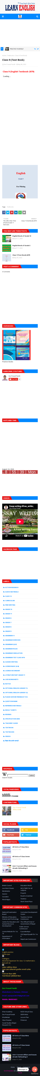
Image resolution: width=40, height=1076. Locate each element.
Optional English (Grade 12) (16, 693)
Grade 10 (8, 609)
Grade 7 (8, 622)
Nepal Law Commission (28, 939)
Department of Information (7, 937)
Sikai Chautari (7, 1020)
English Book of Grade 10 (21, 236)
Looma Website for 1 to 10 (10, 932)
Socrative (5, 897)
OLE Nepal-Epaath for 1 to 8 (29, 935)
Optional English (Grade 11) (16, 688)
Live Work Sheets (8, 888)
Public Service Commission (24, 928)
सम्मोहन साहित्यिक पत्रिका (9, 967)
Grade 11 (8, 614)
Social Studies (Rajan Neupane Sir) (9, 1024)
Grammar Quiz (11, 644)
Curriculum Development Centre (29, 913)
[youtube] (10, 835)
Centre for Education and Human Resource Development (10, 924)
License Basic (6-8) (12, 666)
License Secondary (12, 671)
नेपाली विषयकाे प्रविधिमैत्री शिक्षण (11, 976)
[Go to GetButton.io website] (34, 1073)
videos (8, 736)
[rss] (29, 830)
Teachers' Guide (11, 723)
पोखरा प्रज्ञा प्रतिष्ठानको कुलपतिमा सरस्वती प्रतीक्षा (16, 969)
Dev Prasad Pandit (9, 64)
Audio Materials (12, 592)
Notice (8, 684)
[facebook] (10, 830)
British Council (7, 885)
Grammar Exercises (12, 640)
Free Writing (10, 605)
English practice (7, 952)
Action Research (11, 587)
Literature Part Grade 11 (15, 675)
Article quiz (6, 954)
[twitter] (29, 835)
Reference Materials (13, 706)
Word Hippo (6, 899)
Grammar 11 (10, 636)
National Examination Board (9, 913)
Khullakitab (6, 1017)
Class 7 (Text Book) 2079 (21, 255)
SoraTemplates (8, 1071)
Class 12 (8, 596)
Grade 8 (8, 627)
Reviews (8, 714)
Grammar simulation (13, 653)
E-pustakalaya (25, 931)
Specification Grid (12, 719)
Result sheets (10, 710)
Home (4, 55)
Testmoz (23, 899)
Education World (26, 885)
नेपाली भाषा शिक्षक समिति (9, 974)
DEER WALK (24, 1014)
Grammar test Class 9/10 (15, 657)
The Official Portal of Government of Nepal (28, 923)
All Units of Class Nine (20, 847)
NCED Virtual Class (27, 1012)
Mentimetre (6, 891)
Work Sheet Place (26, 901)
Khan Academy (7, 1012)
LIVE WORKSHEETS (11, 679)
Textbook (9, 728)
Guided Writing (11, 662)
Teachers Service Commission (26, 918)
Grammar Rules (11, 649)
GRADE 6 (8, 618)
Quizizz (4, 894)
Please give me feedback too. (16, 697)
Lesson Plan (25, 1017)
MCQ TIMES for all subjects (26, 889)
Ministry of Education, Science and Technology (10, 918)
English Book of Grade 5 (21, 245)
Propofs (23, 893)
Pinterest (24, 1020)
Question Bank (11, 701)
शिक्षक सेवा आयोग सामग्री (12, 741)
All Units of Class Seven (21, 856)
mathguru (5, 959)
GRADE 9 (8, 631)
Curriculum (10, 601)
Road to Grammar (27, 896)
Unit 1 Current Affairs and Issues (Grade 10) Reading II (24, 867)
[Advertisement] (20, 32)
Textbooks (10, 55)
